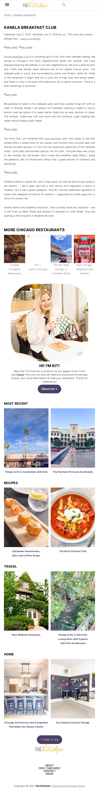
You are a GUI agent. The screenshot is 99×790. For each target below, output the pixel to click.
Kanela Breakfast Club (16, 56)
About (49, 765)
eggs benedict (53, 138)
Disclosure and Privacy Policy (68, 786)
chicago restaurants (24, 15)
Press (49, 773)
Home (7, 15)
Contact (50, 770)
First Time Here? (49, 768)
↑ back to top (50, 739)
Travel (20, 374)
